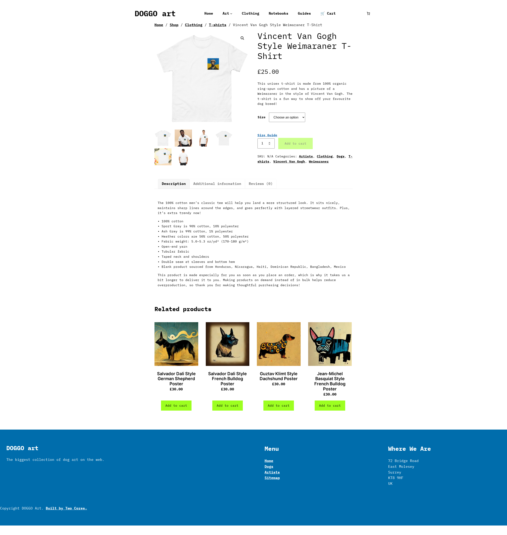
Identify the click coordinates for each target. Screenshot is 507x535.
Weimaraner (319, 161)
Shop (174, 25)
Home (158, 25)
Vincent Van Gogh (289, 161)
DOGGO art (155, 13)
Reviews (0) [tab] (261, 183)
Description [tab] (174, 183)
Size (262, 117)
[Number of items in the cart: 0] (368, 13)
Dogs (341, 156)
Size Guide (267, 135)
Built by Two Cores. (66, 508)
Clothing (193, 25)
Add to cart (295, 143)
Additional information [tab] (217, 183)
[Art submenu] (231, 13)
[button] (242, 38)
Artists (306, 156)
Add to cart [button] (176, 405)
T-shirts (217, 25)
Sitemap (272, 477)
